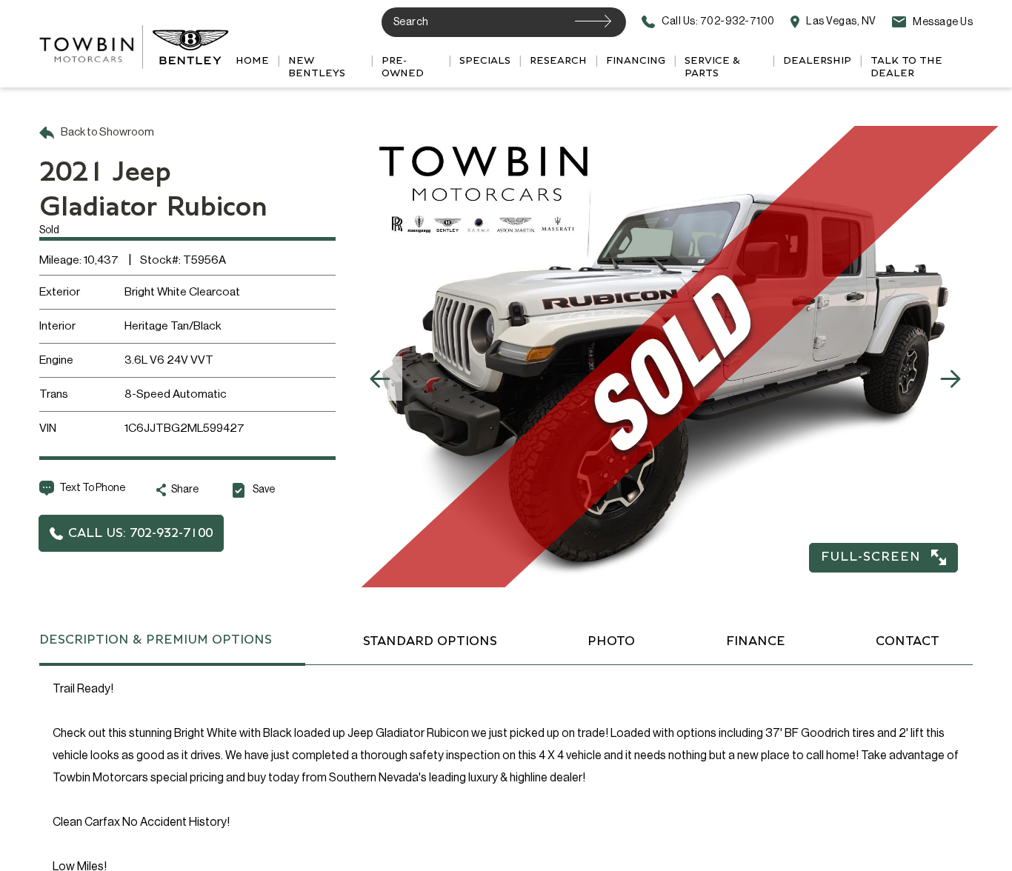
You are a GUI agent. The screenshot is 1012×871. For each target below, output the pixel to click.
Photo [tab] (611, 641)
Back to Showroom (106, 132)
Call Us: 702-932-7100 (140, 533)
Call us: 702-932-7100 (717, 22)
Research (558, 61)
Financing (635, 61)
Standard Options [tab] (430, 641)
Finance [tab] (755, 641)
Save (264, 489)
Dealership (817, 61)
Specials (484, 61)
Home (252, 61)
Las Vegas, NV (840, 22)
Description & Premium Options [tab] (155, 640)
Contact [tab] (907, 641)
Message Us (942, 22)
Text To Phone (92, 488)
